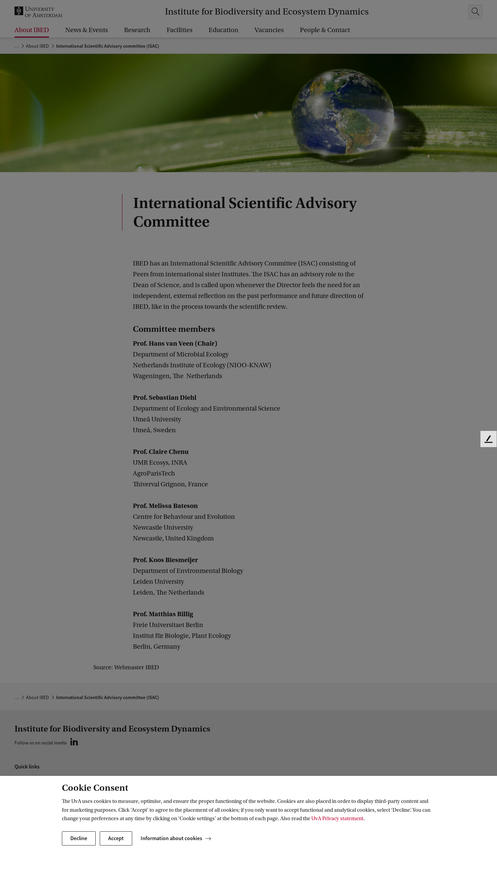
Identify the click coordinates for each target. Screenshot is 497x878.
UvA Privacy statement (337, 818)
